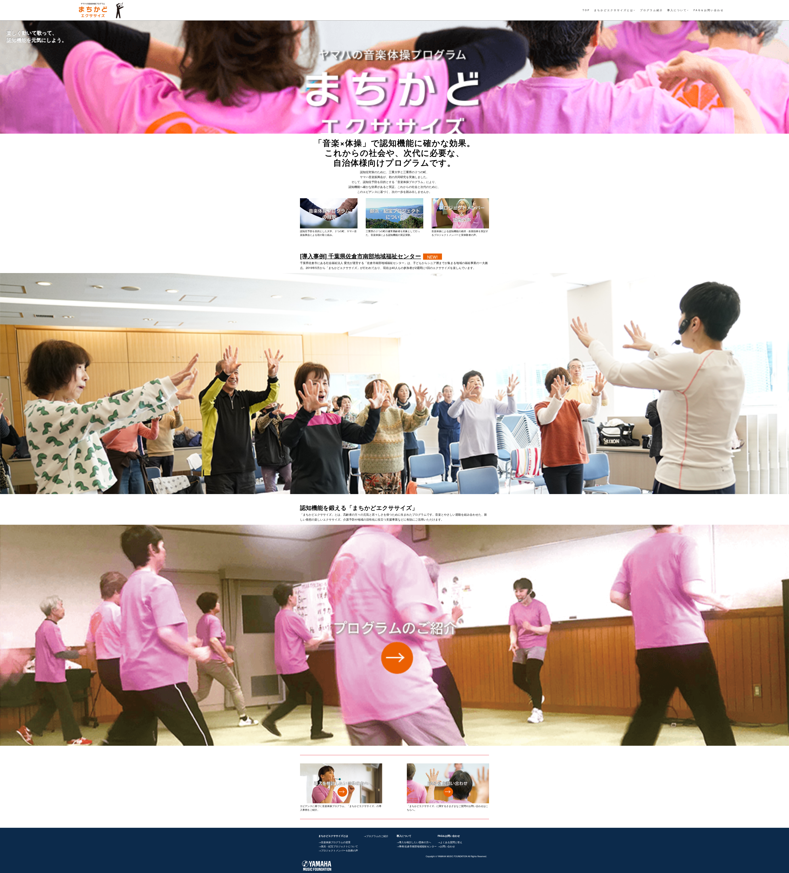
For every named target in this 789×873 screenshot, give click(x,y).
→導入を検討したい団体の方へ (414, 842)
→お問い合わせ (446, 846)
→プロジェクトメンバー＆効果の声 (338, 850)
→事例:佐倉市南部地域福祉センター (417, 846)
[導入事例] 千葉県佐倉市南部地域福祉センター (360, 256)
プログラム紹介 (651, 10)
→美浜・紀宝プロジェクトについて (338, 846)
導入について (677, 10)
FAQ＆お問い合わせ (708, 10)
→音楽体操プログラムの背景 (334, 842)
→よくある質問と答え (450, 842)
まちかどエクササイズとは (613, 10)
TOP (586, 10)
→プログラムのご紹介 (376, 836)
